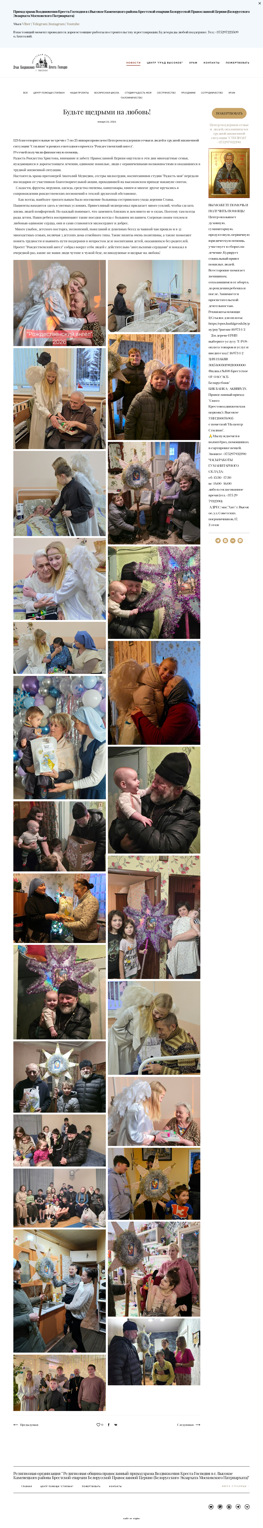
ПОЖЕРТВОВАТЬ (238, 62)
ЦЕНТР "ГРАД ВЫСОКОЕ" (165, 62)
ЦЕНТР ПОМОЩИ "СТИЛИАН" (57, 1486)
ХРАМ (193, 62)
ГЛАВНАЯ (26, 1486)
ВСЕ (25, 92)
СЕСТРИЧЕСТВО (166, 92)
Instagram (57, 24)
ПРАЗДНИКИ (188, 92)
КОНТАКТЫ (212, 62)
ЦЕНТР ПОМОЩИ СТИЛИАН (49, 92)
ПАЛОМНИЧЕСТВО (131, 97)
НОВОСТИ (133, 62)
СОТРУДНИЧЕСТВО (212, 92)
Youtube (73, 24)
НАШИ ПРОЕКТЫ (79, 92)
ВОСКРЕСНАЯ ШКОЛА (107, 92)
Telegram (40, 24)
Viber (26, 24)
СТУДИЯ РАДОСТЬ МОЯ (138, 92)
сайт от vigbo (131, 1519)
